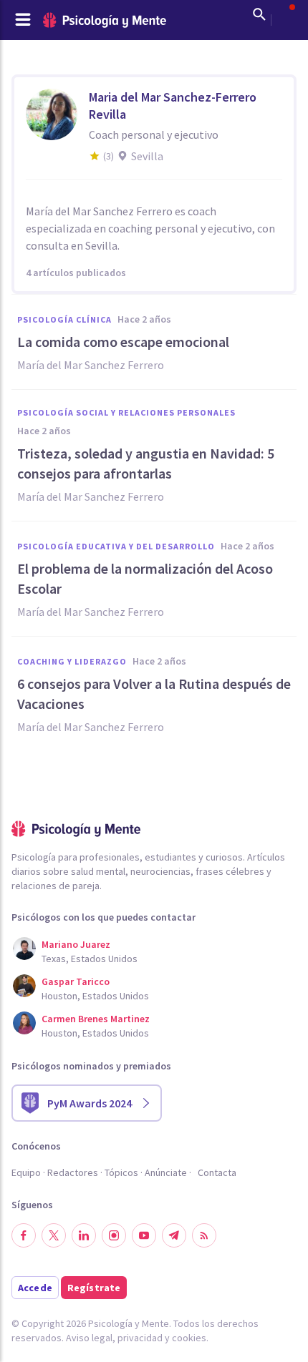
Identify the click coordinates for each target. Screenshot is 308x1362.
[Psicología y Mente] (104, 20)
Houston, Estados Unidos (95, 995)
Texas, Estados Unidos (90, 958)
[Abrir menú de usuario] (285, 14)
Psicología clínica (64, 319)
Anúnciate (166, 1172)
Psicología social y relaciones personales (126, 412)
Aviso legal (89, 1337)
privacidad (140, 1337)
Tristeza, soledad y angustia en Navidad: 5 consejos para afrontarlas (145, 463)
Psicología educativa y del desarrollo (116, 546)
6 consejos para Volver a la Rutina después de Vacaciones (154, 693)
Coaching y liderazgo (72, 661)
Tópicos (121, 1172)
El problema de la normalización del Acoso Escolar (145, 578)
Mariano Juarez (76, 944)
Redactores (72, 1172)
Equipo (26, 1172)
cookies (189, 1337)
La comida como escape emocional (123, 342)
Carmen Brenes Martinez (96, 1018)
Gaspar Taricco (76, 981)
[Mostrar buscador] (259, 14)
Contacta (217, 1172)
